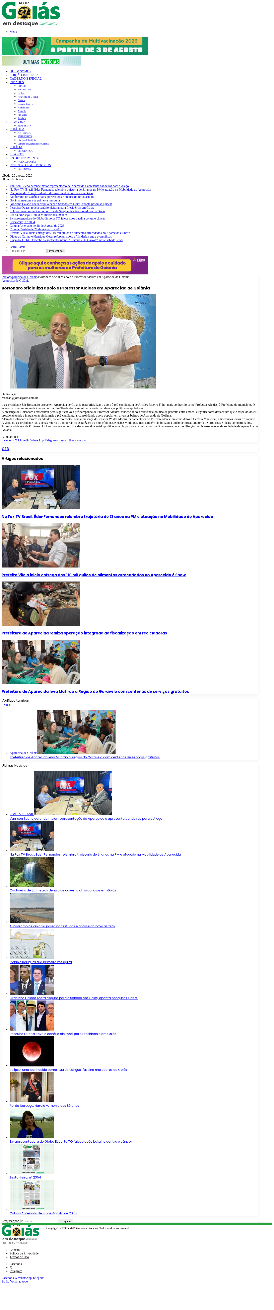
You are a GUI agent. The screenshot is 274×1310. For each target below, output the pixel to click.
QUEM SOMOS (20, 71)
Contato (15, 1249)
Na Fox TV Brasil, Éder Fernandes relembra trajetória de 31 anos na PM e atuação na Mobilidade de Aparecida (80, 189)
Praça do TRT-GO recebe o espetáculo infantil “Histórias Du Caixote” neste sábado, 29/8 (66, 240)
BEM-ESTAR (24, 125)
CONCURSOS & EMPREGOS (30, 165)
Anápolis (22, 111)
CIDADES (17, 82)
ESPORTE (17, 154)
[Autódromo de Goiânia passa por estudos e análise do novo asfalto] (32, 922)
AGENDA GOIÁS (27, 161)
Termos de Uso (19, 1257)
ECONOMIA (24, 169)
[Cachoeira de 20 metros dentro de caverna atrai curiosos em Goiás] (32, 886)
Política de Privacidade (24, 1253)
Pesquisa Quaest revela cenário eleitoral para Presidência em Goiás (52, 207)
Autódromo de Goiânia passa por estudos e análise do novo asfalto (52, 196)
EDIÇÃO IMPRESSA (24, 75)
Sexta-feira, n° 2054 (22, 222)
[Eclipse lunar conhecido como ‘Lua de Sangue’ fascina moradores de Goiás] (32, 1065)
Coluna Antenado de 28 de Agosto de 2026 (37, 225)
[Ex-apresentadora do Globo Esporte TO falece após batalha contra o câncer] (32, 1137)
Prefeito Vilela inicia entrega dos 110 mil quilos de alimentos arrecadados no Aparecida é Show (70, 233)
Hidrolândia (23, 107)
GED (5, 449)
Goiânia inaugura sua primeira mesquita (35, 200)
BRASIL (22, 86)
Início (5, 277)
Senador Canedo (25, 104)
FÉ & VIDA (18, 121)
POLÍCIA (16, 147)
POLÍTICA (17, 129)
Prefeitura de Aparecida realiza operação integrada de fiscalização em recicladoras (84, 633)
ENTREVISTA (25, 136)
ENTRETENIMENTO (24, 158)
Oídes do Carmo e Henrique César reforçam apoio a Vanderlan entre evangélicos (61, 236)
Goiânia (21, 100)
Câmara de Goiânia (27, 140)
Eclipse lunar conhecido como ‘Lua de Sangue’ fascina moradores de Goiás (57, 211)
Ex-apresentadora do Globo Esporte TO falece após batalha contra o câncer (57, 218)
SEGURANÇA (25, 151)
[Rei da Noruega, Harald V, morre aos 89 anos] (32, 1101)
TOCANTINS (24, 89)
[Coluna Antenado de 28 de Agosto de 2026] (32, 1209)
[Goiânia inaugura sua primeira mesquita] (32, 957)
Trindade (22, 118)
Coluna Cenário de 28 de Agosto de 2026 (36, 229)
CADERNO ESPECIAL (26, 78)
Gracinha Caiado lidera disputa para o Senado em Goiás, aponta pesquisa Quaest (61, 204)
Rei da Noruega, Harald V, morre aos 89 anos (38, 214)
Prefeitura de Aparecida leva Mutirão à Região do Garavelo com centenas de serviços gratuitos (95, 691)
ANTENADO (24, 133)
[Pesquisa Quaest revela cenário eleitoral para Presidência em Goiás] (32, 1029)
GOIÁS (21, 93)
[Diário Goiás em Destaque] (31, 25)
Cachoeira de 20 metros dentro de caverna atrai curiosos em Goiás (51, 193)
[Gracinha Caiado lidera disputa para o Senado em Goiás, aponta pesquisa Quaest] (32, 993)
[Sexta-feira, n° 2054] (32, 1173)
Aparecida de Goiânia (28, 96)
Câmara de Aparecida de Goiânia (33, 143)
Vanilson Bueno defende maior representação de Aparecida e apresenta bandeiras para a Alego (69, 186)
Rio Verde (22, 114)
